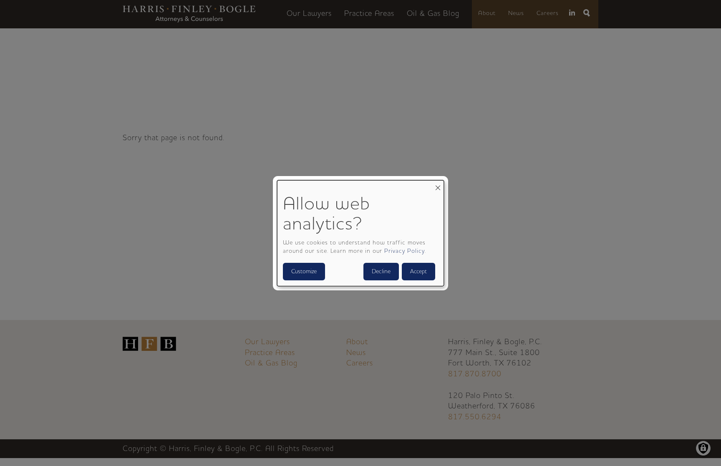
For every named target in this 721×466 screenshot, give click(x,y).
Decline (381, 271)
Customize (304, 271)
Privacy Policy (404, 251)
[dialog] (360, 233)
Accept (418, 271)
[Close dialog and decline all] (437, 185)
